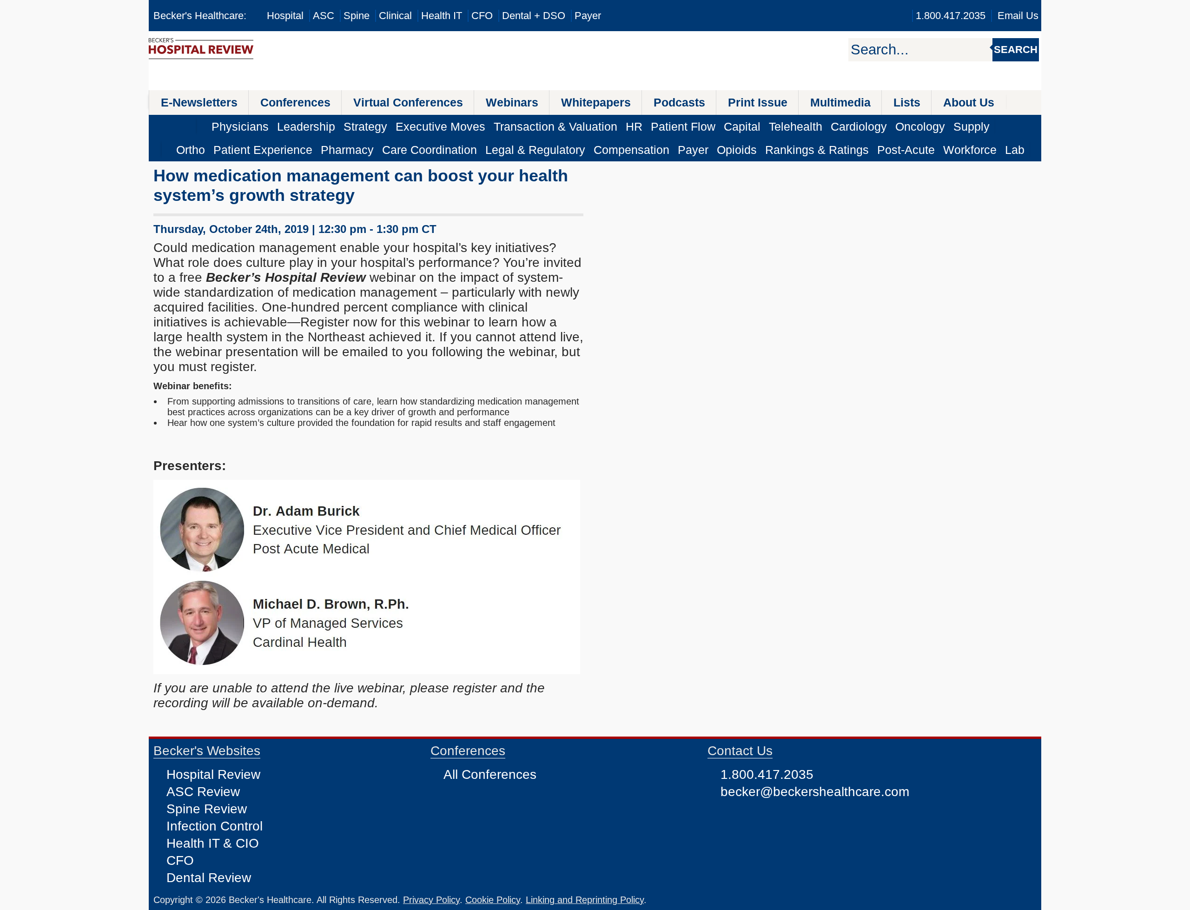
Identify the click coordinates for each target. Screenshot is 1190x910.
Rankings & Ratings (817, 149)
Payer (588, 15)
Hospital (285, 15)
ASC (323, 15)
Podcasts (679, 102)
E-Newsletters (199, 102)
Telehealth (795, 126)
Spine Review (206, 809)
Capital (742, 126)
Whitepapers (596, 102)
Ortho (190, 149)
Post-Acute (906, 149)
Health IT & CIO (212, 843)
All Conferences (489, 774)
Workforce (970, 149)
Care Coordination (429, 149)
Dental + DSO (533, 15)
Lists (906, 102)
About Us (968, 102)
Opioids (737, 149)
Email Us (1018, 15)
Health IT (441, 15)
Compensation (631, 149)
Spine (357, 15)
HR (634, 126)
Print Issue (757, 102)
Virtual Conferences (408, 102)
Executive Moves (440, 126)
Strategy (365, 126)
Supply (971, 126)
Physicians (240, 126)
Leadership (306, 126)
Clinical (395, 15)
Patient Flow (683, 126)
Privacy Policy (431, 900)
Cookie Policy (492, 900)
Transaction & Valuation (555, 126)
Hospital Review (213, 774)
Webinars (512, 102)
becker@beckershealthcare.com (815, 791)
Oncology (920, 126)
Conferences (295, 102)
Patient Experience (262, 149)
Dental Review (208, 877)
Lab (1015, 149)
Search (1016, 49)
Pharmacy (347, 149)
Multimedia (840, 102)
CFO (482, 15)
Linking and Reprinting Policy (585, 900)
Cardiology (859, 126)
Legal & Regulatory (535, 149)
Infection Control (214, 826)
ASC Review (203, 791)
